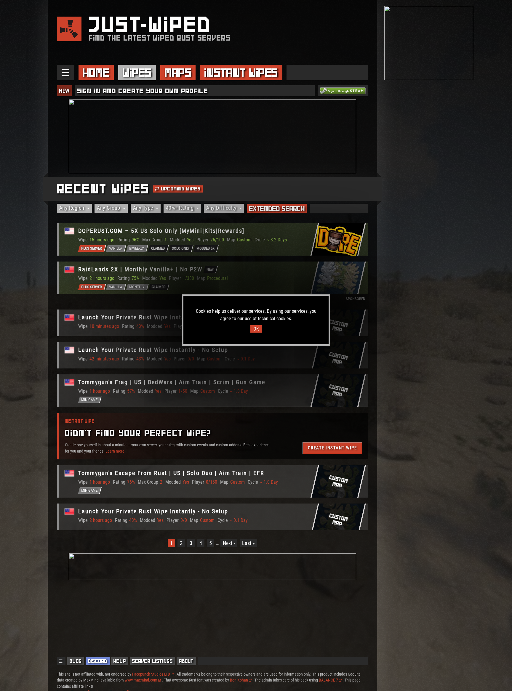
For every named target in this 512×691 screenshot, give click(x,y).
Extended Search (277, 208)
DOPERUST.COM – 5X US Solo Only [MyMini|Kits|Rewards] (161, 230)
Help (119, 661)
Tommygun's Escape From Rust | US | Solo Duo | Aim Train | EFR (171, 473)
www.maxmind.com (141, 680)
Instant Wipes (241, 72)
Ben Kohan (239, 680)
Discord (97, 661)
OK (256, 329)
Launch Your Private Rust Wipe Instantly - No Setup (153, 317)
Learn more (114, 450)
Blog (76, 661)
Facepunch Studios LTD (151, 674)
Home (96, 72)
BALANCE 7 (328, 680)
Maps (178, 72)
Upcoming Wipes (180, 188)
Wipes (137, 72)
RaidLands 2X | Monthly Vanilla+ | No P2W (140, 269)
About (186, 661)
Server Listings (152, 661)
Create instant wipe (332, 447)
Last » (248, 543)
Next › (229, 543)
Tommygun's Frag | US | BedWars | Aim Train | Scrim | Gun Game (171, 382)
